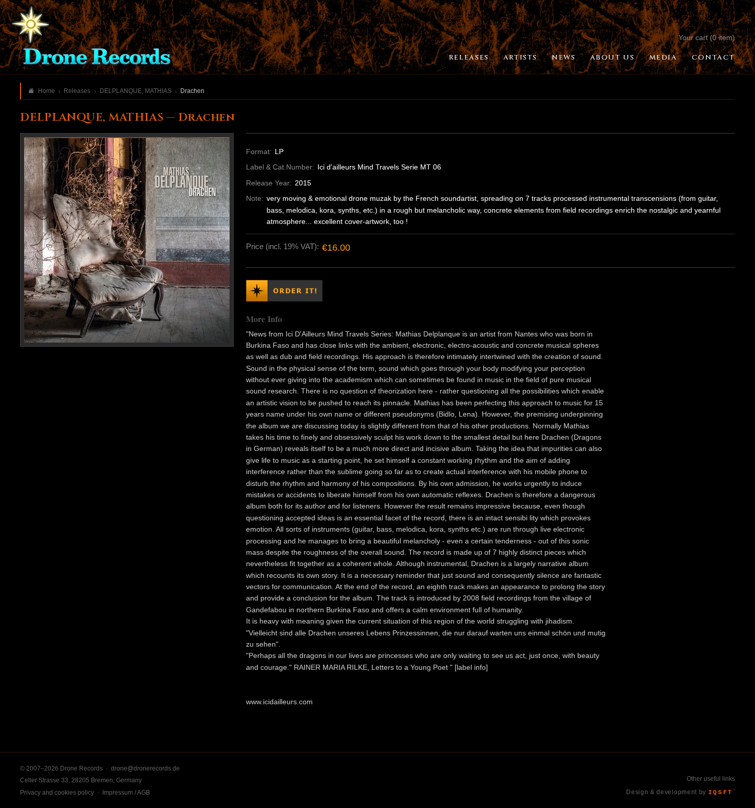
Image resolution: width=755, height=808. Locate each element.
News (563, 57)
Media (663, 57)
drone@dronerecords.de (145, 768)
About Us (612, 57)
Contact (713, 57)
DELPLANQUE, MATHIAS (136, 91)
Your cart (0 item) (706, 37)
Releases (469, 57)
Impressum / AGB (126, 792)
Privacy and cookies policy (57, 792)
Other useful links (711, 778)
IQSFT (721, 792)
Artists (520, 57)
